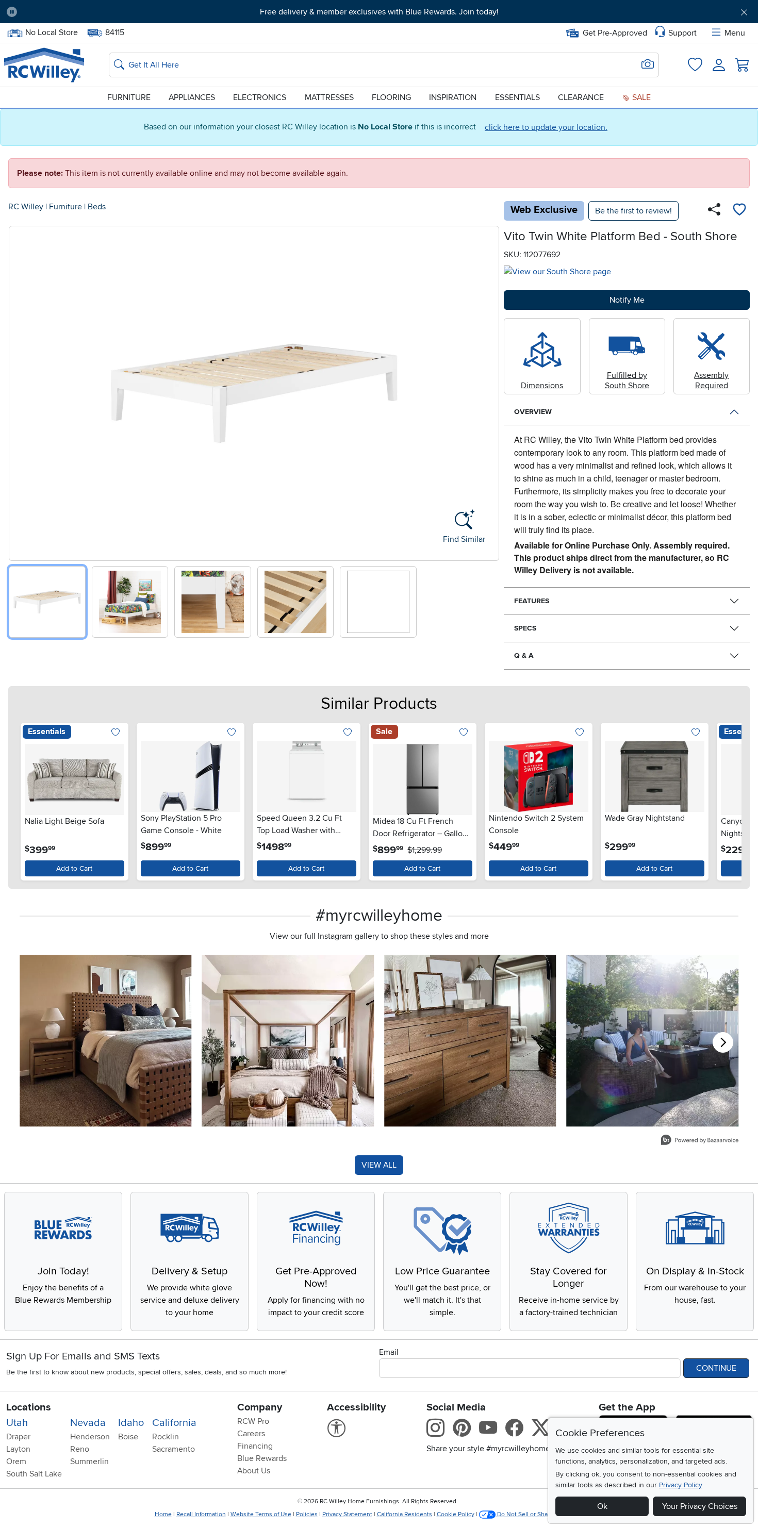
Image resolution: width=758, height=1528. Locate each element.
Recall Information (201, 1514)
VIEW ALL (379, 1165)
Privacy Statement (347, 1514)
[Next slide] (488, 391)
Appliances (192, 97)
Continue (716, 1368)
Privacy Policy (680, 1485)
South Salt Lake (34, 1474)
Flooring (391, 97)
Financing (255, 1446)
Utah (17, 1423)
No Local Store (51, 31)
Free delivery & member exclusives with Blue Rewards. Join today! (379, 12)
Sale (640, 97)
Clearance (581, 97)
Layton (18, 1449)
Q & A (524, 655)
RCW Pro (253, 1421)
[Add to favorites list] (739, 211)
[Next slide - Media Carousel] (723, 1042)
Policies (307, 1514)
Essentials (517, 97)
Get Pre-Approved (615, 33)
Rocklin (165, 1437)
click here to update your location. (546, 127)
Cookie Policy (455, 1514)
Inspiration (452, 97)
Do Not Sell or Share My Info (536, 1514)
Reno (79, 1449)
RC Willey (25, 207)
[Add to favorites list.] (115, 733)
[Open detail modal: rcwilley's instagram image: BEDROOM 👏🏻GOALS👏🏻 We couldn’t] (288, 1041)
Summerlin (89, 1461)
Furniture (129, 97)
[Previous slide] (20, 391)
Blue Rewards (262, 1458)
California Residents (404, 1514)
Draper (18, 1437)
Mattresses (329, 97)
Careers (251, 1434)
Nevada (88, 1423)
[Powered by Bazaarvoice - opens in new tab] (699, 1141)
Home (163, 1514)
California (174, 1423)
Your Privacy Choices (699, 1506)
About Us (253, 1471)
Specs (525, 628)
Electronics (259, 97)
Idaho (131, 1423)
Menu (734, 33)
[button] (83, 12)
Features (531, 600)
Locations (28, 1407)
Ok (602, 1506)
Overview (533, 411)
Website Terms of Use (260, 1514)
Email (389, 1352)
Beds (97, 207)
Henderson (90, 1437)
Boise (128, 1437)
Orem (16, 1461)
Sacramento (173, 1449)
